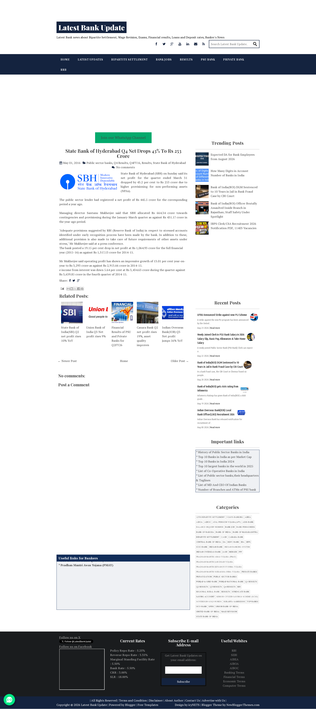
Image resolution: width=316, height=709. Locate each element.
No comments (125, 167)
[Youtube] (179, 43)
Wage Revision (229, 612)
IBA (242, 542)
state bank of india (207, 616)
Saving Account (205, 597)
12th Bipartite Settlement (210, 517)
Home (65, 59)
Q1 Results (251, 582)
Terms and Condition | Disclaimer (141, 700)
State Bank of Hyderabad (169, 163)
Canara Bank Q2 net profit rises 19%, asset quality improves (147, 336)
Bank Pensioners (245, 527)
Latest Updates (90, 59)
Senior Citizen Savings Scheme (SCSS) (237, 597)
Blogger (130, 705)
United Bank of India (207, 612)
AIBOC (207, 522)
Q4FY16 (134, 163)
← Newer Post (67, 361)
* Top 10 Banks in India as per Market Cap (224, 457)
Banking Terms (234, 672)
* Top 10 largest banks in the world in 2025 (224, 466)
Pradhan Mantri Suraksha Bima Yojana (218, 572)
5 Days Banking (235, 517)
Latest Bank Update (91, 27)
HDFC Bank (233, 542)
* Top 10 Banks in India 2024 (215, 461)
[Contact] (195, 43)
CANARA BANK (236, 537)
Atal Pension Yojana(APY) (227, 522)
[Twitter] (164, 43)
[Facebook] (156, 43)
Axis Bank (248, 522)
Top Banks (252, 601)
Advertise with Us (213, 700)
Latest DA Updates (73, 604)
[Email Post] (62, 288)
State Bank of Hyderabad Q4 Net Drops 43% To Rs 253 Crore (123, 153)
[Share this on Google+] (78, 280)
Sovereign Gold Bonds (209, 601)
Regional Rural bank (208, 592)
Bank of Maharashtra (245, 532)
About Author (174, 700)
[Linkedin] (187, 43)
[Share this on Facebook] (70, 280)
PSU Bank (208, 59)
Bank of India (223, 532)
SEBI (234, 655)
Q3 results (216, 587)
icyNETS (194, 705)
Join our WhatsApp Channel (123, 137)
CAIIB (224, 537)
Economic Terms (234, 681)
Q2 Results (202, 587)
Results (186, 59)
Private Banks (249, 572)
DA (224, 542)
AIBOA (199, 522)
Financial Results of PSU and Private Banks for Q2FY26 (121, 336)
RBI (239, 587)
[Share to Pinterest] (82, 289)
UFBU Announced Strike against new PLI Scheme (222, 314)
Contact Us (192, 700)
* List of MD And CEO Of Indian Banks (221, 485)
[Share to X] (75, 289)
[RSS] (203, 43)
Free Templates (148, 705)
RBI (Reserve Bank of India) (126, 230)
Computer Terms (234, 686)
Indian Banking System (237, 547)
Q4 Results (121, 163)
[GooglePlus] (172, 43)
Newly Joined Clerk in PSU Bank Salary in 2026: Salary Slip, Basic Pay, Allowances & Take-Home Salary (221, 338)
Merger (233, 552)
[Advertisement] (109, 9)
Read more (215, 328)
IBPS (248, 542)
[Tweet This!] (74, 280)
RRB (64, 69)
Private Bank (233, 59)
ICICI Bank (201, 547)
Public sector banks (99, 163)
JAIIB (225, 552)
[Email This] (68, 289)
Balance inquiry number (209, 527)
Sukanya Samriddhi (234, 601)
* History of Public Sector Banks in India (222, 452)
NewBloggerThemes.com (242, 705)
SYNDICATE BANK (240, 592)
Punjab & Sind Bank (206, 582)
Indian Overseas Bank (208, 552)
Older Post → (180, 361)
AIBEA (248, 517)
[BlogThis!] (72, 289)
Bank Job (230, 527)
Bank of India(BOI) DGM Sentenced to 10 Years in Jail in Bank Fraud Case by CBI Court (234, 191)
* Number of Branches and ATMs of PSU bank (226, 490)
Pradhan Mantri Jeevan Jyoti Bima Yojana (219, 567)
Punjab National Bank (231, 582)
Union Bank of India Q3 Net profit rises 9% (96, 331)
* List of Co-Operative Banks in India (220, 471)
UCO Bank (201, 606)
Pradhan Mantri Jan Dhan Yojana (214, 562)
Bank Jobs (164, 59)
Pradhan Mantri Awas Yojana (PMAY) (216, 557)
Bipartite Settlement (129, 59)
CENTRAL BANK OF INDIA (208, 542)
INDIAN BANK (216, 547)
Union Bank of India (227, 606)
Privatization (204, 577)
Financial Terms (234, 677)
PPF (240, 552)
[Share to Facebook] (78, 289)
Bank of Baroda (205, 532)
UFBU (211, 606)
